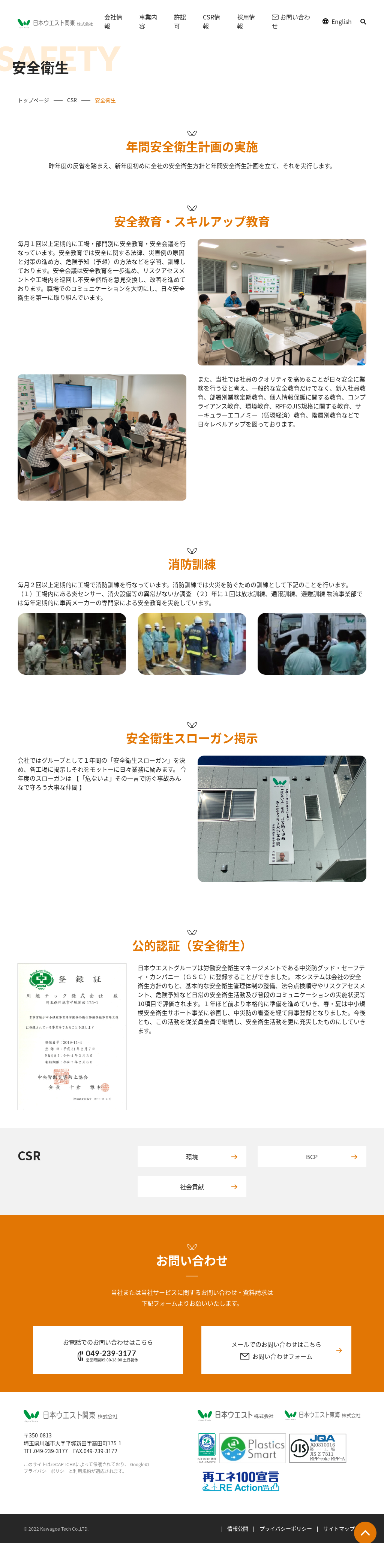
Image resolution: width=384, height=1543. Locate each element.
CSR (72, 100)
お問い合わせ (291, 21)
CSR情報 (211, 21)
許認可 (180, 21)
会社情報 (113, 21)
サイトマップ (339, 1528)
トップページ (33, 100)
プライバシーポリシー (286, 1528)
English (342, 21)
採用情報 (246, 21)
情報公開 (237, 1528)
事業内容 (148, 21)
